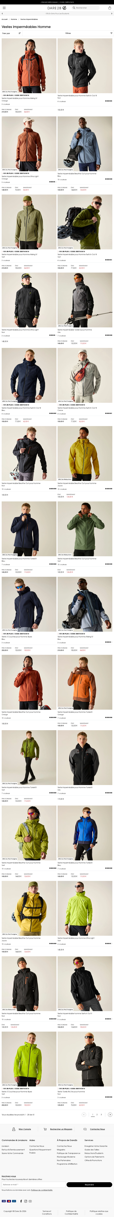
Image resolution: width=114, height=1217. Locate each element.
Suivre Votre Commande (12, 1153)
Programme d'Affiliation (67, 1164)
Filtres (68, 33)
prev (2, 13)
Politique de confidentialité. (42, 1190)
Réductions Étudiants (94, 1153)
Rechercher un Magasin (61, 1129)
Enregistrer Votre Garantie (96, 1146)
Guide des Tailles (92, 1150)
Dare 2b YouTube (30, 1201)
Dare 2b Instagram (25, 1201)
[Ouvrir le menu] (4, 7)
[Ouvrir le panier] (109, 7)
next (111, 13)
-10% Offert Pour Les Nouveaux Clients (57, 13)
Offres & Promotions (93, 1160)
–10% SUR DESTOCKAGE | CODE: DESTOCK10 (57, 2)
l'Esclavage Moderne (66, 1157)
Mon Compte (25, 1129)
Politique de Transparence (68, 1153)
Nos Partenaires (63, 1160)
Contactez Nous (97, 1129)
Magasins (61, 1150)
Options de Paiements (94, 1157)
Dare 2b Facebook (21, 1201)
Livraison (5, 1146)
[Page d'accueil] (57, 7)
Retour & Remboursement (13, 1150)
